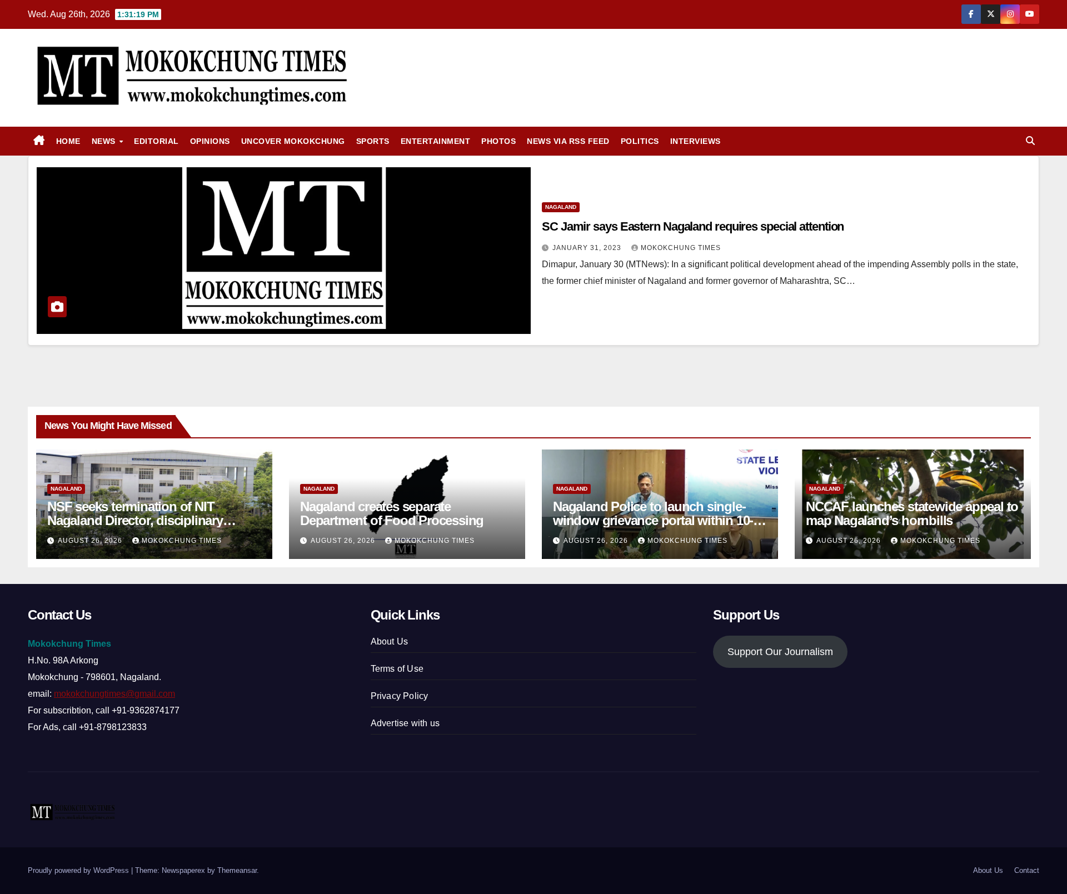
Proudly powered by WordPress (79, 870)
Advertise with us (405, 723)
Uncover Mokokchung (293, 141)
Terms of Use (397, 668)
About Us (389, 641)
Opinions (210, 141)
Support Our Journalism (780, 651)
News (105, 141)
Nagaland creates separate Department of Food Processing (391, 513)
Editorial (156, 141)
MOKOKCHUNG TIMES (681, 248)
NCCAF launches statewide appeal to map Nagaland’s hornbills (912, 513)
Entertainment (436, 141)
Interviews (695, 141)
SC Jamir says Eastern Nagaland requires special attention (693, 226)
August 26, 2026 (91, 541)
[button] (1030, 141)
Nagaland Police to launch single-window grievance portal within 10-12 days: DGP (659, 520)
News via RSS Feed (568, 141)
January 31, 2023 (588, 248)
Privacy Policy (399, 696)
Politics (640, 141)
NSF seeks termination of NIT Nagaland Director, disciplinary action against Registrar (135, 520)
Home (68, 141)
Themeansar (237, 870)
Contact (1026, 870)
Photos (498, 141)
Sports (373, 141)
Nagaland (560, 207)
